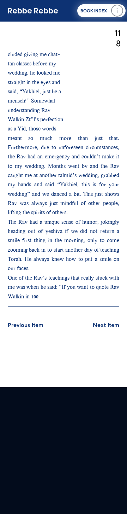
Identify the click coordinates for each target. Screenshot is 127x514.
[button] (101, 10)
